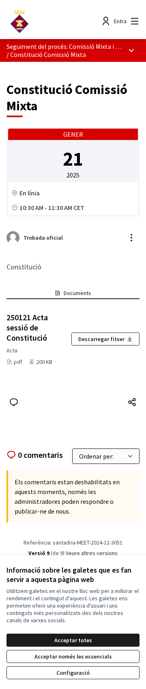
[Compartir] (132, 402)
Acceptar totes (73, 640)
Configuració (73, 672)
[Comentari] (13, 402)
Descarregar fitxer (101, 339)
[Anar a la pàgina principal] (55, 21)
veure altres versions (92, 553)
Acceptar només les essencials (73, 656)
